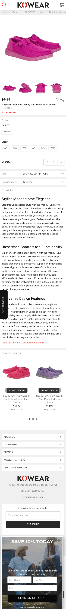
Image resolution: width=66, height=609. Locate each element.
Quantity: (6, 161)
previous (3, 389)
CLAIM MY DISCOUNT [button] (32, 598)
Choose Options (16, 390)
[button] (59, 540)
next (62, 389)
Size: (5, 141)
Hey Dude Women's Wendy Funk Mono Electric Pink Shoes (16, 398)
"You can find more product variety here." (24, 342)
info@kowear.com (33, 496)
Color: (5, 125)
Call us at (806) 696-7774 (33, 490)
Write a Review (9, 112)
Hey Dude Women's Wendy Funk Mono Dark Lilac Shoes (49, 398)
